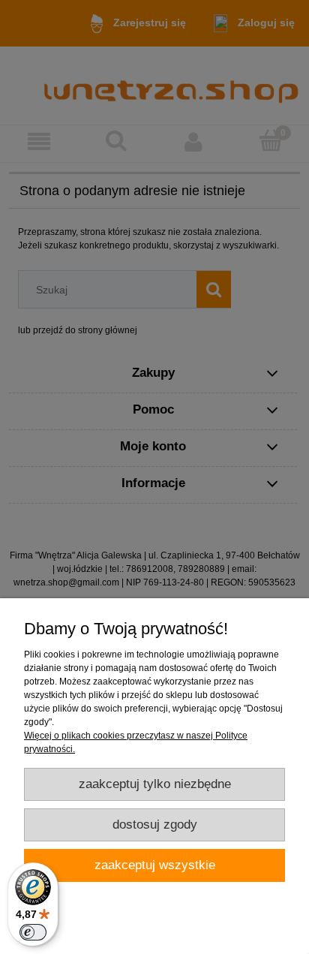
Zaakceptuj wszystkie (154, 865)
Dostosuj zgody (154, 824)
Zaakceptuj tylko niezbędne (155, 784)
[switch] (33, 932)
